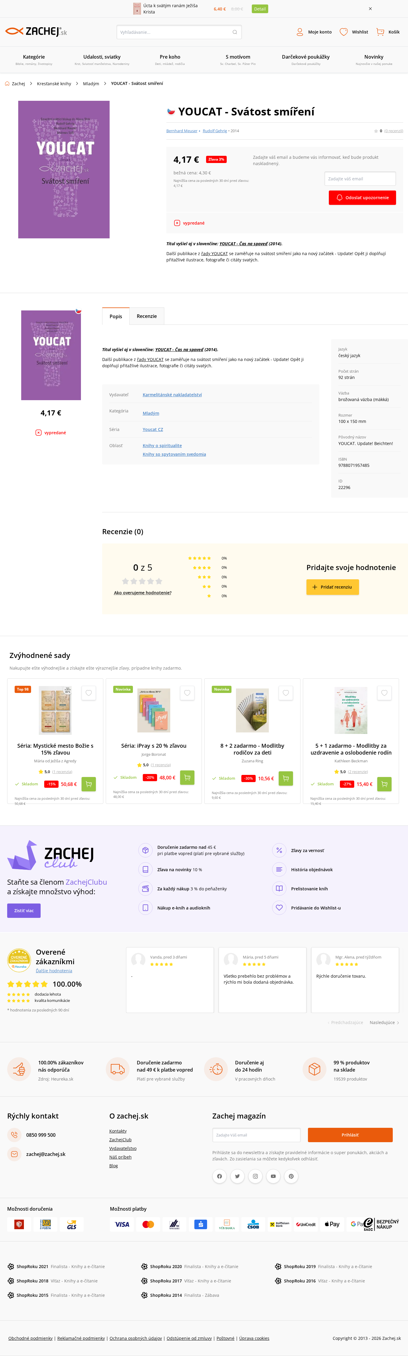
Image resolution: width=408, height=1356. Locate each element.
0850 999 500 (41, 1135)
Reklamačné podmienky (81, 1338)
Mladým (91, 83)
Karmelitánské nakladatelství (172, 394)
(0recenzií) (393, 130)
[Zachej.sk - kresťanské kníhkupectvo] (36, 32)
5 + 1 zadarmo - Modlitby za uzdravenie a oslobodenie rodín (351, 749)
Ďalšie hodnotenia (54, 970)
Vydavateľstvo (122, 1148)
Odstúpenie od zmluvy (189, 1338)
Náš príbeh (120, 1157)
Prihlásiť (350, 1135)
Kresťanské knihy (54, 83)
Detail (260, 9)
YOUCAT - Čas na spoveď (244, 243)
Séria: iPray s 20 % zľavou (153, 745)
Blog (113, 1165)
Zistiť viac (24, 910)
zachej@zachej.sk (45, 1154)
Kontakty (118, 1131)
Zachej (18, 83)
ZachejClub (120, 1139)
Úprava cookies (254, 1338)
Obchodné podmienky (30, 1338)
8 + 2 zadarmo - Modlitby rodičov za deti (252, 749)
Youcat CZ (153, 429)
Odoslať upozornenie (367, 197)
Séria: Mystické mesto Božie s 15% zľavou (55, 749)
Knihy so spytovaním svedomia (174, 454)
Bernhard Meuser (181, 130)
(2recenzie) (358, 771)
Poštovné (225, 1338)
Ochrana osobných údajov (136, 1338)
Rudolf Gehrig (215, 130)
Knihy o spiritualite (162, 445)
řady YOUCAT (214, 253)
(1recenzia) (62, 771)
